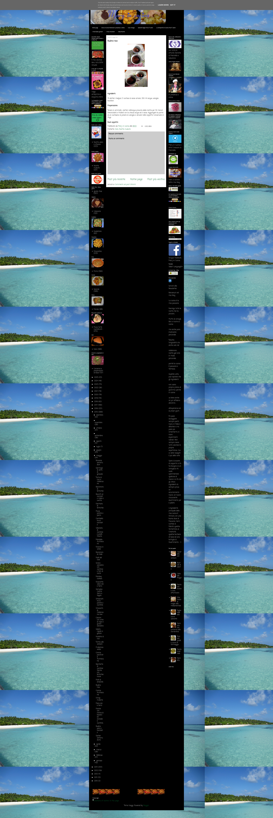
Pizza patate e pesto (99, 513)
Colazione (97, 211)
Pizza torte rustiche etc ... (99, 328)
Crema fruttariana (100, 692)
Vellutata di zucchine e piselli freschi (99, 532)
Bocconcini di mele (99, 553)
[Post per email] (141, 126)
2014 (96, 767)
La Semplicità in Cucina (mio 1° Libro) (166, 28)
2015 (96, 412)
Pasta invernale (179, 651)
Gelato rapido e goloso (99, 631)
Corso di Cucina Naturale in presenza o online (113, 28)
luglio (98, 446)
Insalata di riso (100, 637)
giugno (98, 450)
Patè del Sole (99, 558)
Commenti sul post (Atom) (125, 184)
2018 (96, 401)
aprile (98, 744)
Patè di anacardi (99, 681)
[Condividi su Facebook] (149, 126)
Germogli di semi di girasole (99, 471)
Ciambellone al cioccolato (99, 521)
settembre (99, 435)
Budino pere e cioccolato (99, 729)
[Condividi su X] (148, 126)
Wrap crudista (99, 699)
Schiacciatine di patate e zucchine (99, 602)
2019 (96, 398)
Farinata (179, 659)
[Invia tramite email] (145, 126)
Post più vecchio (156, 179)
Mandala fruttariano (100, 541)
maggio (99, 455)
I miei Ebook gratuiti (97, 32)
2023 (96, 384)
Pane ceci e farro (99, 704)
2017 (96, 405)
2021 (96, 391)
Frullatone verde (99, 648)
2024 (96, 381)
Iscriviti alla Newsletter (173, 287)
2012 (96, 774)
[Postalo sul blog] (147, 126)
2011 (96, 777)
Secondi (96, 289)
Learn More (163, 5)
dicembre (99, 415)
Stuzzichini (98, 251)
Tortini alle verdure (100, 643)
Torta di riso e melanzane (99, 480)
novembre (98, 422)
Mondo (96, 309)
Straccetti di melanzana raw (99, 611)
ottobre (99, 428)
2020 (96, 394)
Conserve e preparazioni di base (98, 370)
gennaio (99, 760)
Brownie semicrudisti (99, 462)
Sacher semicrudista (99, 737)
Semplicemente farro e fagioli (99, 592)
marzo (98, 749)
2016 (96, 408)
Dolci (116, 129)
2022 (96, 387)
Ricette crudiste (125, 129)
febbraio (99, 755)
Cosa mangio (131, 28)
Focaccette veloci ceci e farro (100, 584)
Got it (172, 5)
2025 (96, 377)
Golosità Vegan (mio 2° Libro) (145, 28)
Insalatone (97, 231)
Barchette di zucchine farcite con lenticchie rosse (99, 670)
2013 (96, 770)
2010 (96, 781)
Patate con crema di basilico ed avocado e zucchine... (100, 715)
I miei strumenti (110, 32)
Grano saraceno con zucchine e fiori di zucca (100, 568)
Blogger (146, 805)
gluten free (98, 191)
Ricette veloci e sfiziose (98, 143)
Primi (96, 271)
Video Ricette (121, 32)
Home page (95, 28)
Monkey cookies (99, 577)
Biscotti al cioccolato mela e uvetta (99, 497)
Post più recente (116, 179)
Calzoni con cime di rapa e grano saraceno (100, 621)
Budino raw (98, 686)
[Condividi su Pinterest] (151, 126)
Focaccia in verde (99, 548)
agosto (98, 441)
